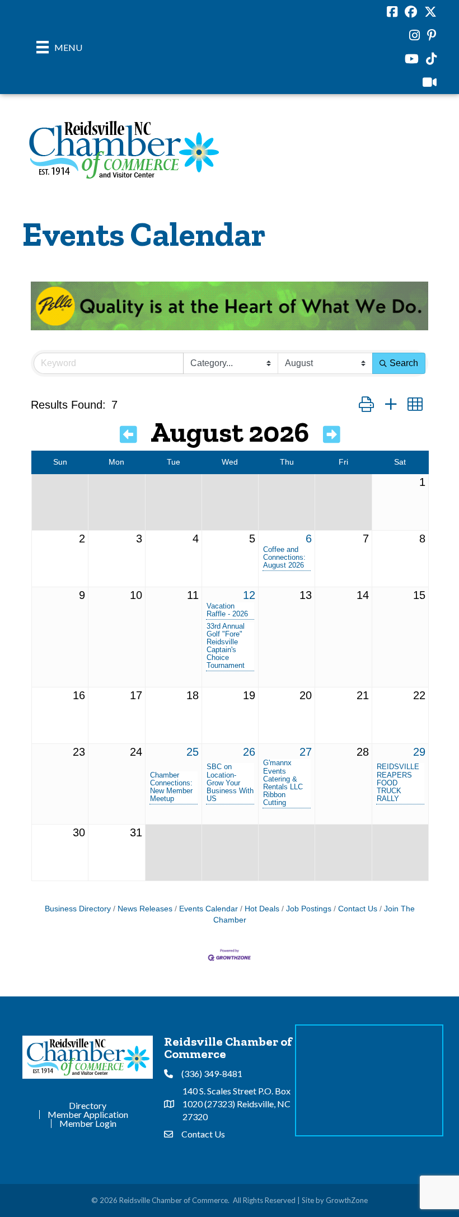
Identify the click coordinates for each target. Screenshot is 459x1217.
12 (249, 595)
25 (192, 752)
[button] (366, 404)
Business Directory (78, 909)
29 (419, 752)
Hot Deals (262, 909)
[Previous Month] (128, 435)
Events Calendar (208, 909)
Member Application (88, 1114)
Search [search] (404, 363)
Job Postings (308, 909)
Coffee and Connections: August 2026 (284, 557)
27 (305, 752)
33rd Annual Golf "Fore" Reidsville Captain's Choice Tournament (226, 646)
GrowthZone (347, 1200)
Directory (87, 1105)
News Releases (145, 909)
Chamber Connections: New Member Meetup (171, 787)
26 (249, 752)
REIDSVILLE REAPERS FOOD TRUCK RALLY (398, 782)
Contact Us (357, 909)
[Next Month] (331, 435)
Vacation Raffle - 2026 (227, 610)
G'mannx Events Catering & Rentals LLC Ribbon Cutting (283, 782)
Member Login (87, 1123)
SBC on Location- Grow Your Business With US (230, 782)
